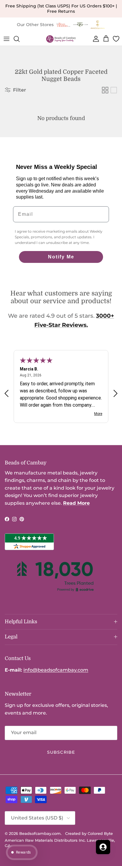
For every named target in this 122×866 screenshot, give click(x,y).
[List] (113, 90)
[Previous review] (6, 393)
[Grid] (105, 90)
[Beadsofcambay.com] (61, 39)
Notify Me (61, 256)
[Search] (19, 38)
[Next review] (115, 393)
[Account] (94, 38)
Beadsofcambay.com (40, 833)
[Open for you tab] (103, 847)
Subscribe (61, 752)
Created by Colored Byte (89, 833)
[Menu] (6, 38)
